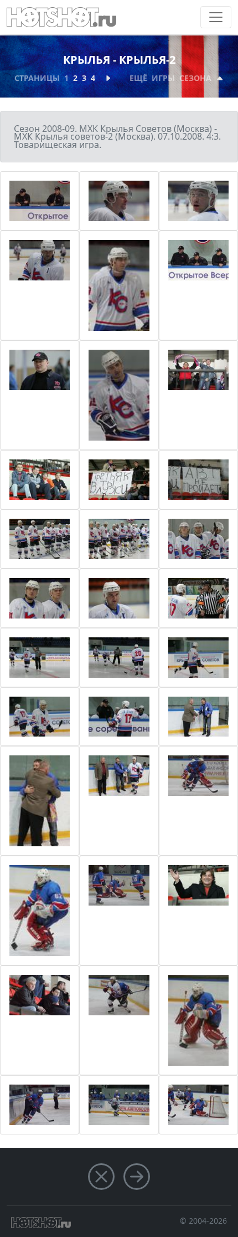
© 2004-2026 (203, 1220)
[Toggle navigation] (215, 17)
